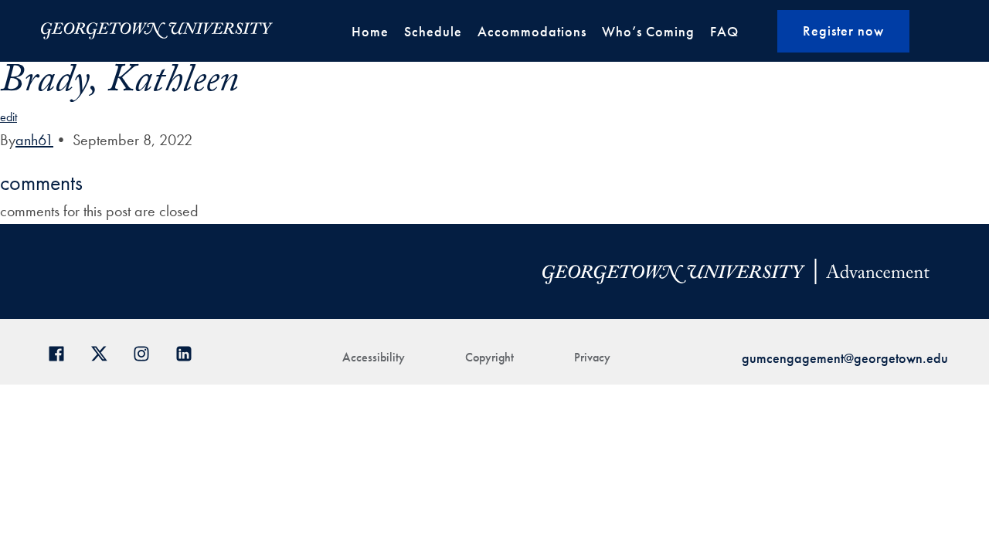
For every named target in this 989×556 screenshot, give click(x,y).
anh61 (34, 140)
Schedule (433, 31)
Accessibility (373, 357)
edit (8, 117)
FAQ (724, 31)
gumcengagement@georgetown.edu (845, 358)
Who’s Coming (648, 31)
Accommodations (532, 31)
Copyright (489, 357)
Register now (843, 30)
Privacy (592, 357)
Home (370, 31)
